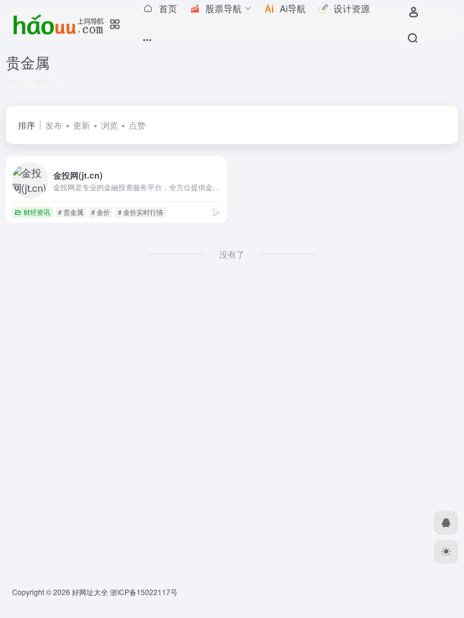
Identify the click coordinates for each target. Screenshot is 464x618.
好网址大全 (90, 592)
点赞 (137, 125)
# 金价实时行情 (140, 212)
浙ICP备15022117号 (144, 592)
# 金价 (100, 212)
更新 (81, 125)
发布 (53, 125)
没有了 (232, 254)
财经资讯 (37, 212)
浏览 (109, 125)
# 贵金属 (70, 212)
